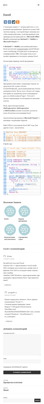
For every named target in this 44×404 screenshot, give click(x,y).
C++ (5, 4)
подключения (22, 49)
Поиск (5, 398)
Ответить (8, 285)
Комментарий (9, 333)
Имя (4, 358)
